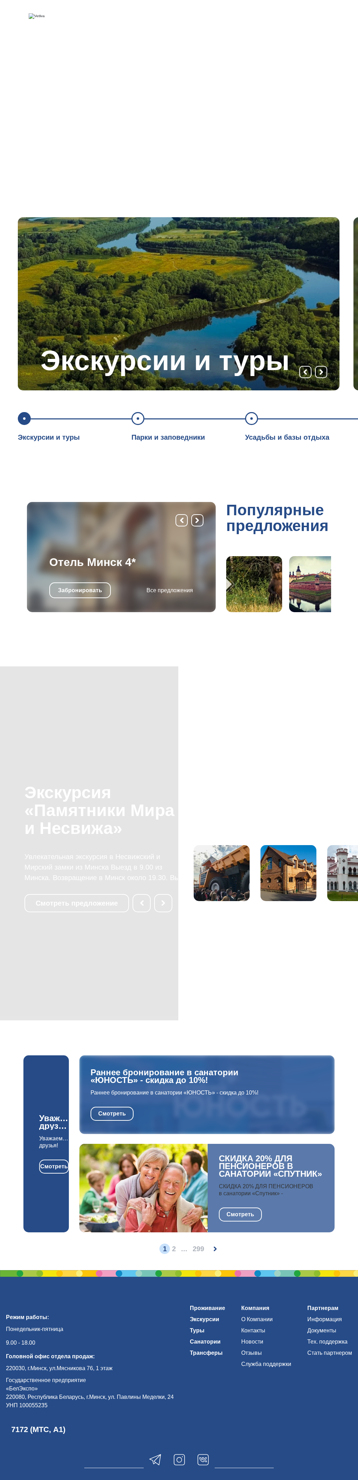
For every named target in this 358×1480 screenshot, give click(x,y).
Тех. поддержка (327, 1342)
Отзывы (251, 1353)
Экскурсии (204, 1319)
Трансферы (206, 1353)
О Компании (257, 1319)
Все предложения (169, 590)
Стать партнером (329, 1353)
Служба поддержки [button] (266, 1364)
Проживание (207, 1308)
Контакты (253, 1330)
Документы (321, 1330)
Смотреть (54, 1166)
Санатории (205, 1342)
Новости (252, 1342)
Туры (197, 1330)
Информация (324, 1319)
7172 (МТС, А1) (38, 1429)
